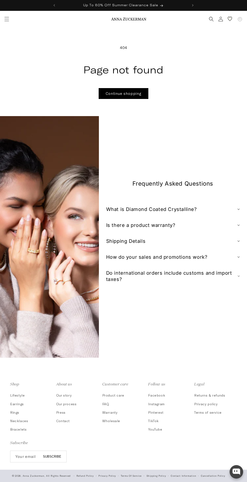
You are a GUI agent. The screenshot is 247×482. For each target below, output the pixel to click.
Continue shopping (123, 93)
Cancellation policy (213, 475)
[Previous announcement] (54, 5)
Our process (66, 404)
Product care (113, 395)
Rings (14, 412)
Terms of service (208, 412)
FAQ (105, 404)
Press (61, 412)
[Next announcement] (192, 5)
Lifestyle (17, 395)
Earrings (17, 404)
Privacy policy (206, 404)
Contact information (183, 475)
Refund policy (85, 475)
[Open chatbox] (236, 472)
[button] (6, 19)
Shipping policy (156, 475)
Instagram (156, 404)
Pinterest (155, 412)
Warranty (110, 412)
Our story (64, 395)
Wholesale (111, 421)
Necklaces (19, 421)
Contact (63, 421)
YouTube (155, 429)
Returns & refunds (209, 395)
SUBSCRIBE (52, 456)
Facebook (156, 395)
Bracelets (18, 429)
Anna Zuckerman (33, 475)
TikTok (153, 421)
